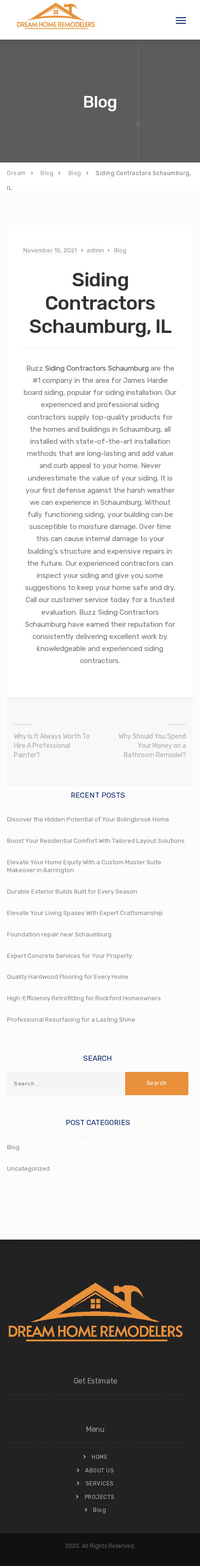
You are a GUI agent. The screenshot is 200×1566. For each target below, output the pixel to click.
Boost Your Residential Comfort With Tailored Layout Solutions (96, 840)
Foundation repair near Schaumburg (59, 934)
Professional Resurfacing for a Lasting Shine (71, 1019)
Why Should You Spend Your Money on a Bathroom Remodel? (152, 745)
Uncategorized (28, 1168)
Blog (120, 250)
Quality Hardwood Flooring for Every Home (67, 976)
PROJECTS (100, 1497)
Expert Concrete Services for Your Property (69, 955)
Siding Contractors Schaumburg (97, 368)
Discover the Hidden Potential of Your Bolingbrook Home (88, 819)
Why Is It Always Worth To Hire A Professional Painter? (52, 745)
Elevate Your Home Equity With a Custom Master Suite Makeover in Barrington (84, 866)
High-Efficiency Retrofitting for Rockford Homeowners (84, 998)
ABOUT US (99, 1470)
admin (95, 250)
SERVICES (100, 1483)
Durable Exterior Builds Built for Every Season (72, 891)
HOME (99, 1457)
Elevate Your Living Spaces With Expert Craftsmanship (85, 912)
